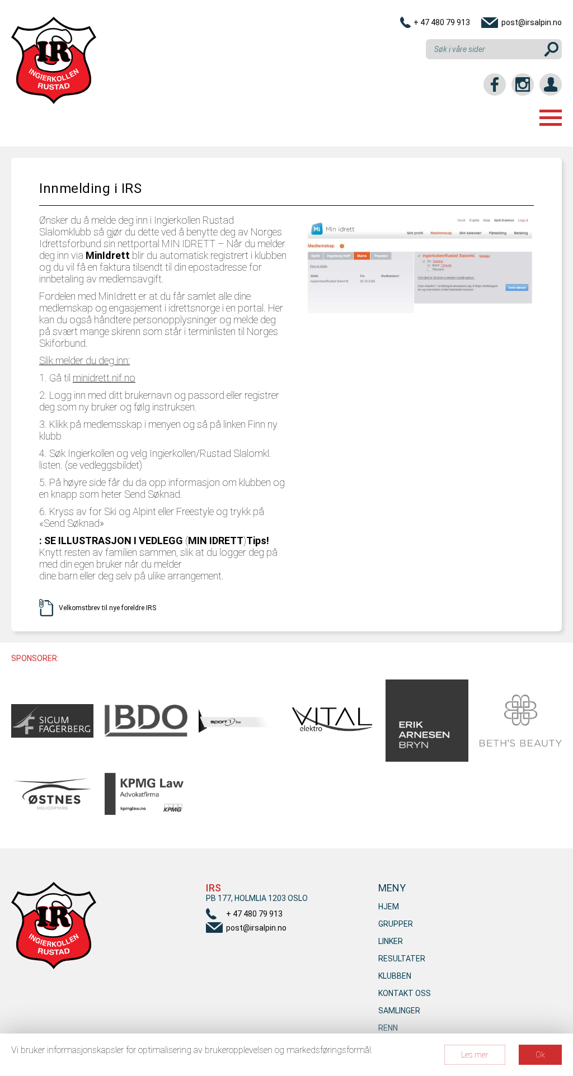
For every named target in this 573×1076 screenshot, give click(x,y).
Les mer (475, 1054)
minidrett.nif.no (104, 378)
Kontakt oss (404, 993)
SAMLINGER (399, 1010)
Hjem (388, 906)
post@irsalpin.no (531, 22)
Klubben (394, 975)
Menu (550, 118)
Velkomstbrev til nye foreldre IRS (107, 608)
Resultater (401, 958)
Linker (390, 941)
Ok (540, 1054)
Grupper (395, 923)
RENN (388, 1027)
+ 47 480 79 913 (442, 22)
